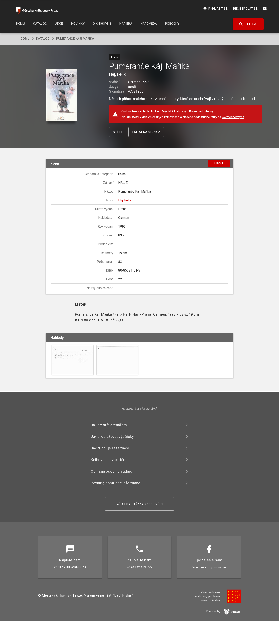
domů (25, 38)
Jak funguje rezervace (110, 448)
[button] (61, 96)
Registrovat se (245, 8)
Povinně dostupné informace (115, 483)
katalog (43, 38)
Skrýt (218, 163)
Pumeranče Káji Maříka (75, 38)
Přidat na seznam (146, 132)
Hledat (248, 24)
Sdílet (118, 132)
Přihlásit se (215, 8)
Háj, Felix (117, 74)
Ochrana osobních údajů (111, 471)
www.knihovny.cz (233, 117)
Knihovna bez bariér (108, 460)
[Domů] (37, 10)
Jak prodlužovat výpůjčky (112, 436)
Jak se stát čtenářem (109, 425)
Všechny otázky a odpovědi (139, 504)
